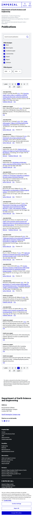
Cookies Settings (16, 503)
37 (14, 87)
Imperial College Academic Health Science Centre (14, 470)
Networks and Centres (7, 460)
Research (26, 19)
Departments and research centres (10, 17)
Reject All (16, 508)
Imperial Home (5, 15)
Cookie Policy (7, 500)
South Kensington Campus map (11, 414)
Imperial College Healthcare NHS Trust (11, 474)
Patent (8, 56)
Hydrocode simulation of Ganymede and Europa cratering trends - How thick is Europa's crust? (16, 254)
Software (8, 62)
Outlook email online (7, 439)
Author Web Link (7, 130)
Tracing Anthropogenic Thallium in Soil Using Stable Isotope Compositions (15, 123)
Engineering (5, 446)
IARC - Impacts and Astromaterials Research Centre (14, 22)
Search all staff (5, 463)
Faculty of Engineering (14, 15)
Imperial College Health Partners (10, 472)
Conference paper (10, 51)
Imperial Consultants (7, 475)
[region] (16, 502)
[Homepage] (12, 4)
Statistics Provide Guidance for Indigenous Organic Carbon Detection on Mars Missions (16, 151)
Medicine (4, 447)
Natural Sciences (6, 449)
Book (7, 45)
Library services (5, 437)
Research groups (6, 461)
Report (8, 59)
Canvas (3, 432)
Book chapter (9, 48)
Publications (4, 23)
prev (6, 84)
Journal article (9, 53)
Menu (30, 5)
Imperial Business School (8, 451)
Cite (15, 102)
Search (25, 5)
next (18, 87)
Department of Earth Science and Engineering (12, 19)
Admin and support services (9, 458)
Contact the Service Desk (8, 434)
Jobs (3, 435)
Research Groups (6, 20)
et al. (18, 93)
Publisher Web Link (7, 102)
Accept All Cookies (16, 513)
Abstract (5, 156)
